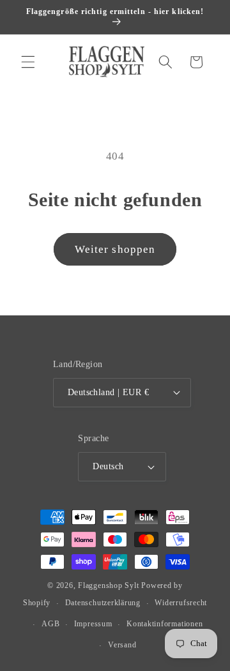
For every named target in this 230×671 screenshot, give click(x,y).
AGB (50, 623)
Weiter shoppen (115, 249)
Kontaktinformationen (164, 623)
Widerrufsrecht (181, 602)
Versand (122, 644)
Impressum (93, 623)
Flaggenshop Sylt (108, 585)
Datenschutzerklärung (103, 602)
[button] (28, 62)
